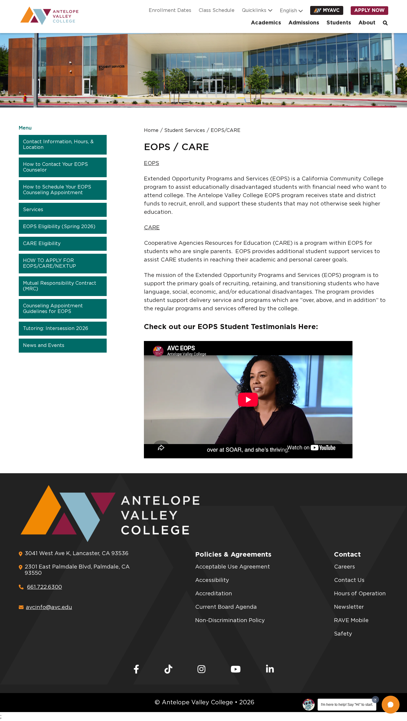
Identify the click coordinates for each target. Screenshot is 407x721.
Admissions (303, 23)
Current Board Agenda (226, 607)
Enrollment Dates (170, 10)
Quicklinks (254, 10)
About (366, 23)
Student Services (184, 130)
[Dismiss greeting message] (375, 699)
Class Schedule (216, 10)
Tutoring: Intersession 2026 (55, 328)
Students (339, 23)
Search (385, 23)
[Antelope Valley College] (47, 16)
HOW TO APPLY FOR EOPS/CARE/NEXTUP (49, 263)
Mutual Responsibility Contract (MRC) (59, 286)
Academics (266, 23)
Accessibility (212, 580)
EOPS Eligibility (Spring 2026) (59, 226)
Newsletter (349, 607)
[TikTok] (168, 669)
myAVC (331, 10)
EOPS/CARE (225, 130)
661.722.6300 (44, 587)
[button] (391, 705)
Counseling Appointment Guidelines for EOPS (53, 308)
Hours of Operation (360, 594)
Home (151, 130)
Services (33, 209)
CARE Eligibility (41, 243)
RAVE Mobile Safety (351, 627)
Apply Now (369, 10)
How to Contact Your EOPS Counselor (55, 167)
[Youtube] (236, 669)
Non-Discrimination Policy (230, 620)
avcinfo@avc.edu (49, 607)
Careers (344, 567)
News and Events (43, 345)
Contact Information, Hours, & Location (58, 144)
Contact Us (349, 580)
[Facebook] (136, 669)
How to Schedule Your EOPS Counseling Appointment (57, 190)
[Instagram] (201, 669)
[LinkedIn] (270, 669)
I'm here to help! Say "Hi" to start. (347, 705)
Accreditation (213, 594)
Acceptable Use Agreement (232, 567)
